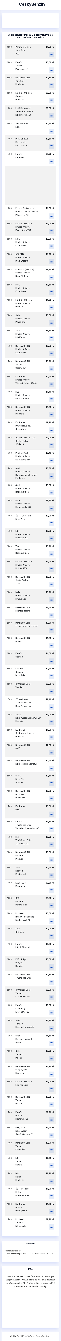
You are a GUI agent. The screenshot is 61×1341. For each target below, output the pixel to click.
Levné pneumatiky (12, 1254)
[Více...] (51, 54)
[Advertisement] (30, 20)
